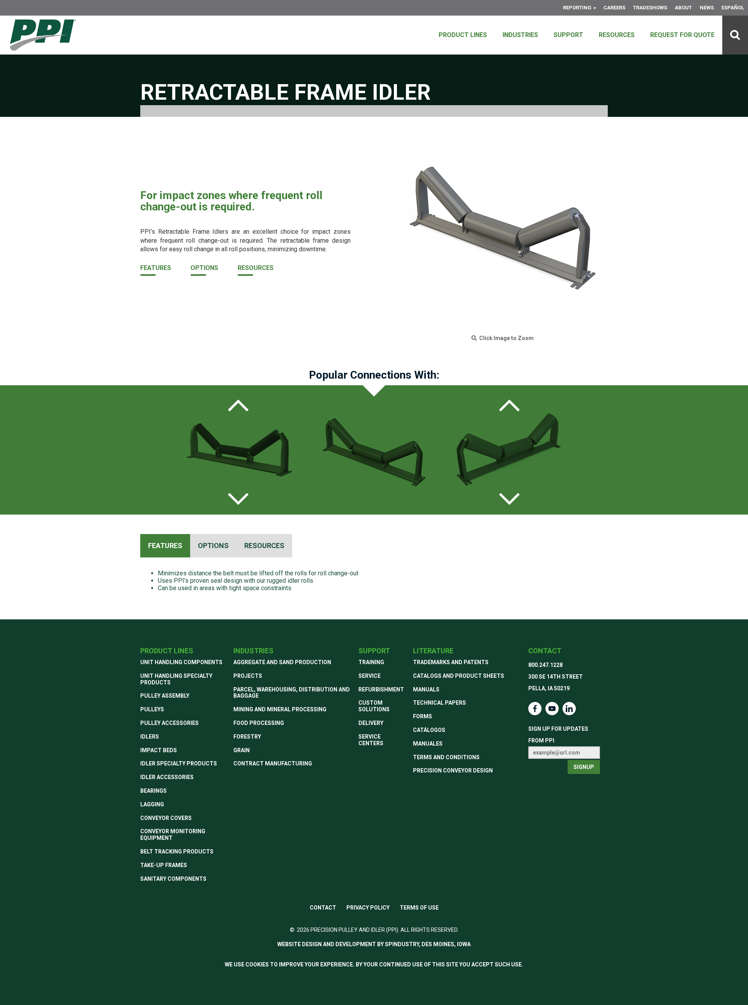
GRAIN (241, 750)
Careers (614, 8)
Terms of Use (419, 908)
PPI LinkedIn (569, 708)
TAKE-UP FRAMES (163, 865)
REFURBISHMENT (381, 689)
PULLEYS (152, 709)
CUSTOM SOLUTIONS (374, 706)
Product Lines (463, 35)
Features (155, 268)
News (707, 8)
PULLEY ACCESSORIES (169, 723)
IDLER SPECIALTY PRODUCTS (178, 763)
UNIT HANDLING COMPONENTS (181, 662)
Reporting (577, 8)
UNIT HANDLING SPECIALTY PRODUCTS (176, 679)
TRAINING (371, 662)
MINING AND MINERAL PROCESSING (279, 709)
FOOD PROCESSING (258, 723)
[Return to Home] (43, 34)
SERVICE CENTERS (370, 739)
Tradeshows (650, 8)
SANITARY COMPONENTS (173, 879)
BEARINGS (153, 791)
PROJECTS (247, 676)
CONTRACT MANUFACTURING (272, 763)
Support (568, 35)
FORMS (422, 716)
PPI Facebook (535, 708)
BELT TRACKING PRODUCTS (176, 851)
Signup (583, 767)
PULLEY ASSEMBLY (164, 696)
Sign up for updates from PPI (558, 735)
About (683, 8)
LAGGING (152, 804)
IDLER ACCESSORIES (167, 777)
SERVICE (369, 676)
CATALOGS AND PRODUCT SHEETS (458, 676)
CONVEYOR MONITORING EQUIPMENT (172, 834)
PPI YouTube (552, 708)
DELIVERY (370, 723)
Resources (617, 35)
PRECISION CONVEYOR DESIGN (453, 770)
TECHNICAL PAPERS (439, 703)
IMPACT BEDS (158, 750)
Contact (544, 651)
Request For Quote (682, 35)
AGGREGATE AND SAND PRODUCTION (282, 662)
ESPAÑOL (733, 8)
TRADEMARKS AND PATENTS (451, 662)
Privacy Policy (368, 908)
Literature (433, 651)
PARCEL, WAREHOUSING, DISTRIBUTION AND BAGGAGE (291, 692)
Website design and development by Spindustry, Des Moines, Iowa (374, 944)
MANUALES (428, 744)
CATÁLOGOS (429, 730)
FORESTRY (247, 736)
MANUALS (426, 689)
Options (204, 268)
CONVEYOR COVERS (166, 818)
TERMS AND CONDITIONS (446, 757)
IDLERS (149, 736)
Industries (520, 35)
